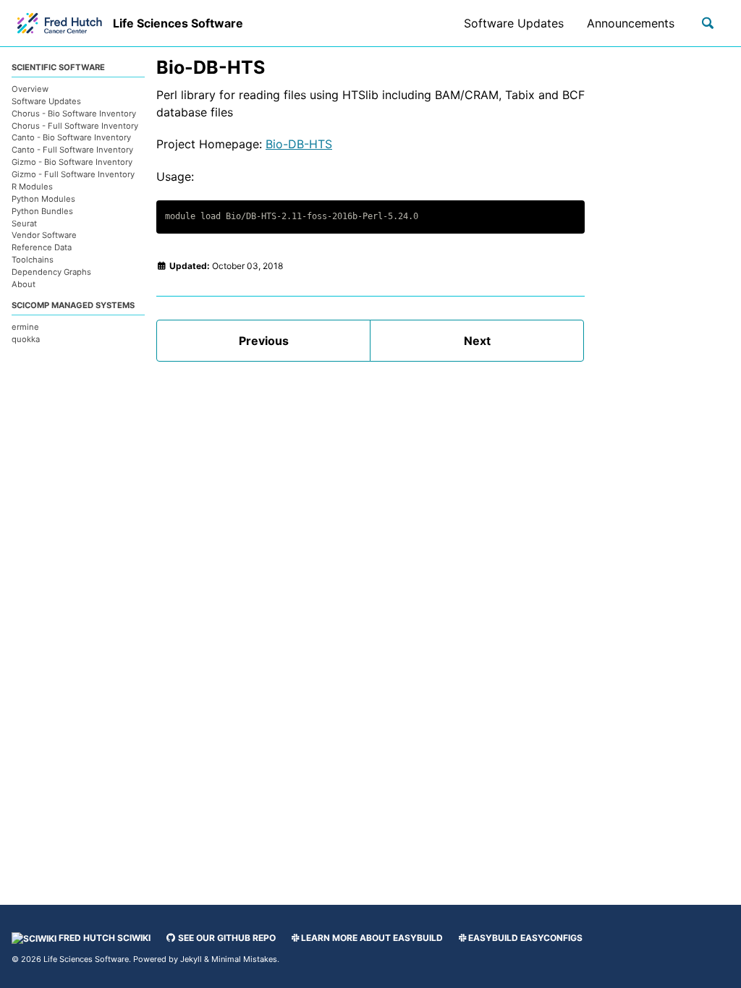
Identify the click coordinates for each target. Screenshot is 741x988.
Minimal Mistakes (244, 959)
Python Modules (43, 199)
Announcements (630, 23)
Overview (30, 89)
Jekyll (191, 959)
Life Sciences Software (178, 23)
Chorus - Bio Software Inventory (74, 113)
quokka (26, 339)
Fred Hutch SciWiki (103, 937)
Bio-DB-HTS (299, 144)
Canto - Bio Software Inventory (71, 137)
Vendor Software (44, 235)
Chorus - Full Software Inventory (75, 126)
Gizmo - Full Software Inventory (73, 174)
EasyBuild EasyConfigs (525, 937)
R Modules (32, 187)
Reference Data (42, 247)
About (23, 284)
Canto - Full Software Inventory (72, 150)
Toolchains (33, 260)
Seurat (24, 223)
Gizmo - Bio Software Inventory (72, 162)
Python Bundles (42, 211)
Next (477, 340)
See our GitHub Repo (226, 937)
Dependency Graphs (51, 272)
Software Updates (514, 23)
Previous (264, 340)
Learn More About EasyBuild (372, 937)
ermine (25, 327)
